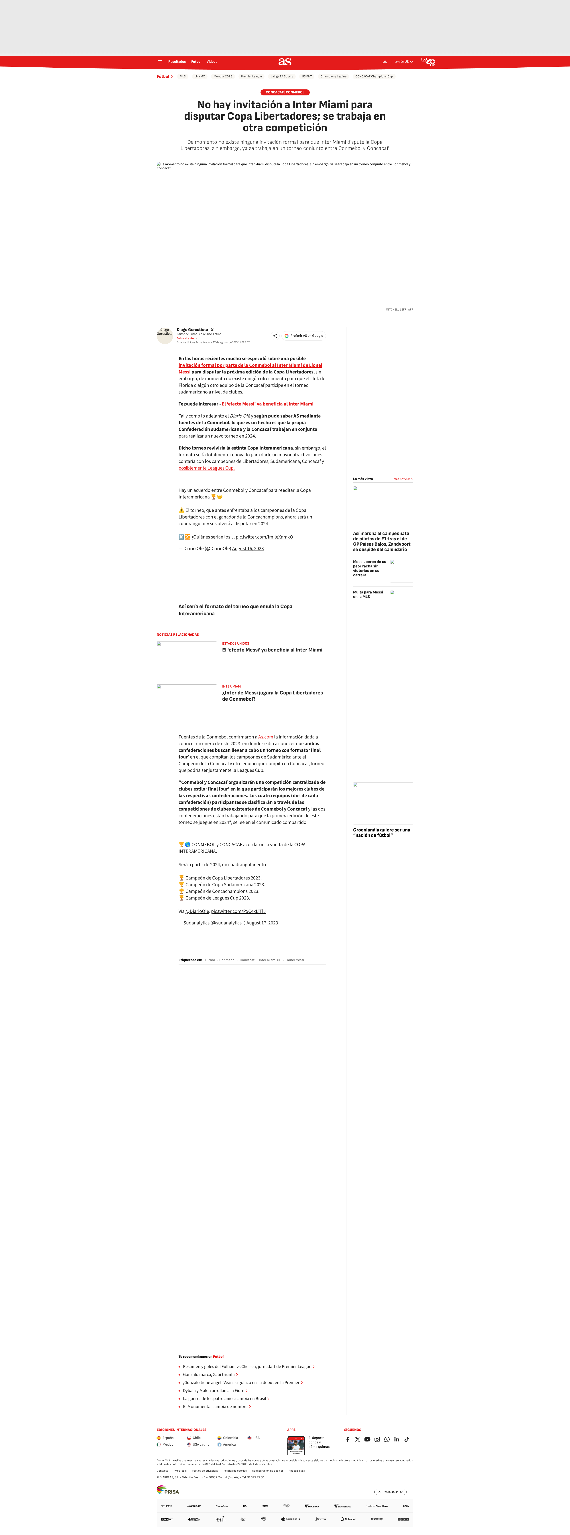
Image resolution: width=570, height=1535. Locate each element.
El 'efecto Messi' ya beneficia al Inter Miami (272, 650)
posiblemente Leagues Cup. (207, 468)
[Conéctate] (385, 62)
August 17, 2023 (262, 922)
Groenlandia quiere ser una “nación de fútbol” (381, 832)
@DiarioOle (197, 911)
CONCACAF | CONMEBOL (285, 92)
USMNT (307, 76)
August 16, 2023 (248, 548)
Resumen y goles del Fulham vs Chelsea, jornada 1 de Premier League (247, 1367)
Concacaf (247, 960)
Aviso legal (180, 1470)
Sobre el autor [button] (186, 338)
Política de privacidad (205, 1470)
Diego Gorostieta (192, 329)
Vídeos (212, 62)
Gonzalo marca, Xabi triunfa (209, 1375)
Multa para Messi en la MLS (368, 594)
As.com (265, 736)
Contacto (162, 1470)
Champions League (333, 76)
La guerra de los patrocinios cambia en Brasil (224, 1399)
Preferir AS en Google (307, 336)
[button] (275, 336)
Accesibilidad (297, 1470)
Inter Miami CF (270, 960)
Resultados (177, 62)
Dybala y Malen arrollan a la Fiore (213, 1391)
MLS (183, 76)
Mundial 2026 (223, 76)
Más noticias (402, 479)
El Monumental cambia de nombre (215, 1407)
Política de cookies (235, 1470)
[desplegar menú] (160, 62)
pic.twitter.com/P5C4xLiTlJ (238, 911)
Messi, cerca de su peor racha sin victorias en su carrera (369, 568)
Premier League (251, 76)
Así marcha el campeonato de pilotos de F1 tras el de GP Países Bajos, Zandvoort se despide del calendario (382, 541)
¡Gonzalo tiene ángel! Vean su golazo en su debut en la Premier (241, 1383)
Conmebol (227, 960)
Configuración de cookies (267, 1470)
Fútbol (196, 62)
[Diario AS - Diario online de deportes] (285, 61)
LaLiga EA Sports (282, 76)
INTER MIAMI (232, 686)
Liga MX (200, 76)
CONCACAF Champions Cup (374, 76)
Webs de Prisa (394, 1492)
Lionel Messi (294, 960)
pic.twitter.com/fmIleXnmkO (264, 537)
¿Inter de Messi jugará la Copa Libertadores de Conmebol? (272, 696)
